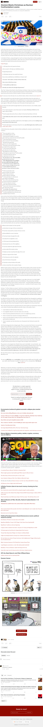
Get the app (27, 721)
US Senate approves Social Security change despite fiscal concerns (14, 530)
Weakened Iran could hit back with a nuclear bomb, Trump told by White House (18, 503)
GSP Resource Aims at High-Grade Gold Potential (11, 483)
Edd (3, 665)
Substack (16, 724)
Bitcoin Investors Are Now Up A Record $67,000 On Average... (25, 481)
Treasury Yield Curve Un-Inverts (8, 415)
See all (3, 700)
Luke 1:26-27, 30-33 (7, 126)
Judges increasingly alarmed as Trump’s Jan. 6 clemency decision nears (15, 535)
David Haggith (6, 12)
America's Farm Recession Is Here (8, 425)
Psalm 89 (3, 63)
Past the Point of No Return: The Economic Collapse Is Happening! (16, 678)
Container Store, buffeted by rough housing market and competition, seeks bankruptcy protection (21, 430)
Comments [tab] (4, 655)
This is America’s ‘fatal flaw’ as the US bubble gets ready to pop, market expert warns (19, 422)
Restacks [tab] (8, 655)
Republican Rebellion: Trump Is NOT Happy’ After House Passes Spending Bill (17, 522)
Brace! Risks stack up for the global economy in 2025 (12, 420)
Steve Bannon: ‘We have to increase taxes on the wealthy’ (12, 519)
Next (39, 647)
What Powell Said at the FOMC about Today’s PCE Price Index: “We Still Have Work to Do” (20, 497)
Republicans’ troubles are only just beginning (10, 525)
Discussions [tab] (9, 675)
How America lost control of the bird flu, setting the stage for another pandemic (17, 490)
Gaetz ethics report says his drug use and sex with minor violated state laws (16, 550)
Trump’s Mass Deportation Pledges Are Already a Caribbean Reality (15, 533)
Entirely (16, 415)
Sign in (40, 1)
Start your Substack (18, 721)
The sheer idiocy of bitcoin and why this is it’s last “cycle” (13, 475)
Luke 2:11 (39, 96)
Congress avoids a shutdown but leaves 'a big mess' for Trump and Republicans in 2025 (19, 527)
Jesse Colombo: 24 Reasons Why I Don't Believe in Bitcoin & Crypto (15, 478)
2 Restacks (12, 639)
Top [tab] (2, 675)
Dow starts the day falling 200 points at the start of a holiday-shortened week (17, 413)
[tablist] (6, 655)
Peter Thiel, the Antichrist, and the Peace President (13, 694)
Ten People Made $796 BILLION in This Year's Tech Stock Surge (14, 428)
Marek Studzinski (21, 46)
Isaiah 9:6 (23, 362)
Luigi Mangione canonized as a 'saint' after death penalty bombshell (15, 545)
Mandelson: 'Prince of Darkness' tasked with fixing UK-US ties (14, 547)
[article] (21, 681)
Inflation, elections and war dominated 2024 (10, 555)
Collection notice (29, 719)
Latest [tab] (5, 675)
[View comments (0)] (13, 692)
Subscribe (35, 1)
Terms (24, 719)
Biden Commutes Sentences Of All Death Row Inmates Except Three (15, 542)
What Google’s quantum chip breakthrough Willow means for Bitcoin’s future (17, 473)
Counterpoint (13, 592)
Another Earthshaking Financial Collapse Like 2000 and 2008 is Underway (18, 686)
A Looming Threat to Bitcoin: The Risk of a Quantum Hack (13, 470)
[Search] (41, 675)
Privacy (21, 719)
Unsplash (26, 46)
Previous (5, 647)
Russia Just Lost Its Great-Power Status (9, 513)
